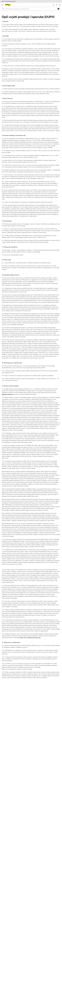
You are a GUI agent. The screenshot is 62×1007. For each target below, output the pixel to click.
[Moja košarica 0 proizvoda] (59, 5)
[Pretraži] (4, 9)
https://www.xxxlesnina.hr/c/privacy (30, 637)
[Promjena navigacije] (2, 5)
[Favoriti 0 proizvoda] (56, 5)
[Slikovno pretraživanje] (58, 9)
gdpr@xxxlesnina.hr (7, 394)
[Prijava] (53, 5)
